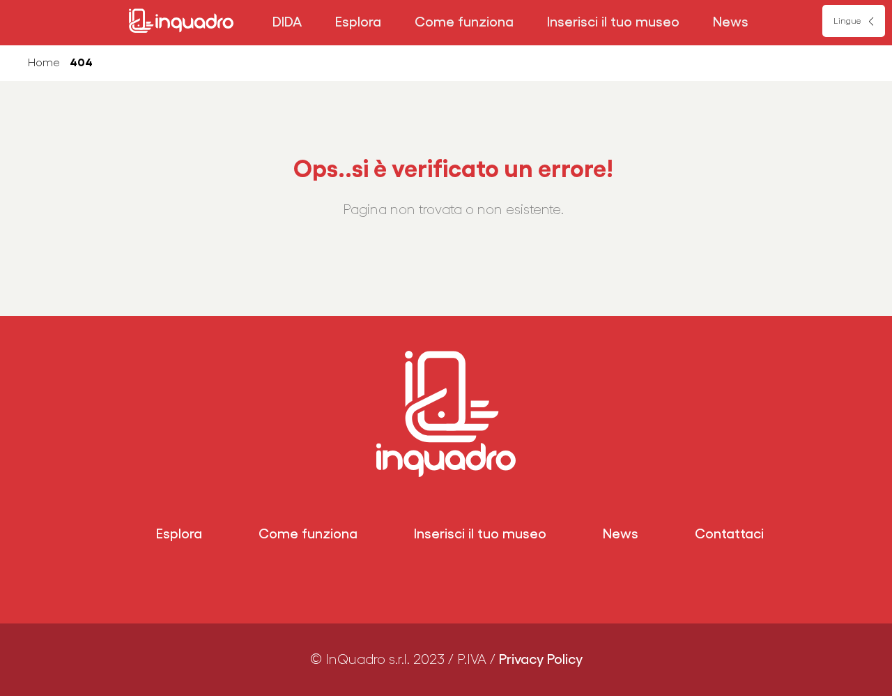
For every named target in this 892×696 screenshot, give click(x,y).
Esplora (358, 22)
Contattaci (729, 534)
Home (44, 62)
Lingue (847, 21)
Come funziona (464, 22)
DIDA (287, 22)
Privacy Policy (541, 660)
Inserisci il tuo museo (613, 22)
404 (81, 62)
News (730, 22)
